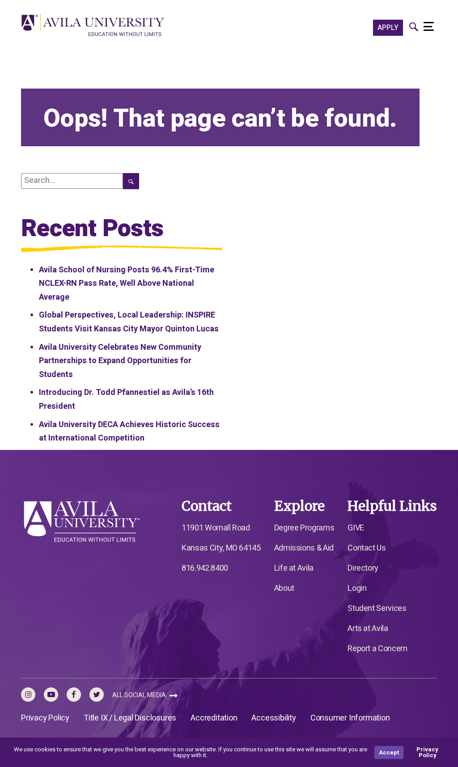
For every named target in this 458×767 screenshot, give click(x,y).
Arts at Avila (368, 629)
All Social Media (139, 695)
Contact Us (367, 548)
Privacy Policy (45, 718)
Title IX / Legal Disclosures (130, 718)
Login (357, 588)
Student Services (377, 608)
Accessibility (273, 718)
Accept (389, 752)
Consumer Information (350, 718)
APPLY (388, 27)
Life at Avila (294, 568)
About (284, 588)
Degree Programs (304, 528)
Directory (363, 568)
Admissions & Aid (304, 548)
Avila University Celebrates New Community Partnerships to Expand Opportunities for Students (120, 361)
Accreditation (214, 718)
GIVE (356, 528)
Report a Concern (377, 649)
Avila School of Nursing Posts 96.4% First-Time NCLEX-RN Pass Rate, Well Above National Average (126, 283)
